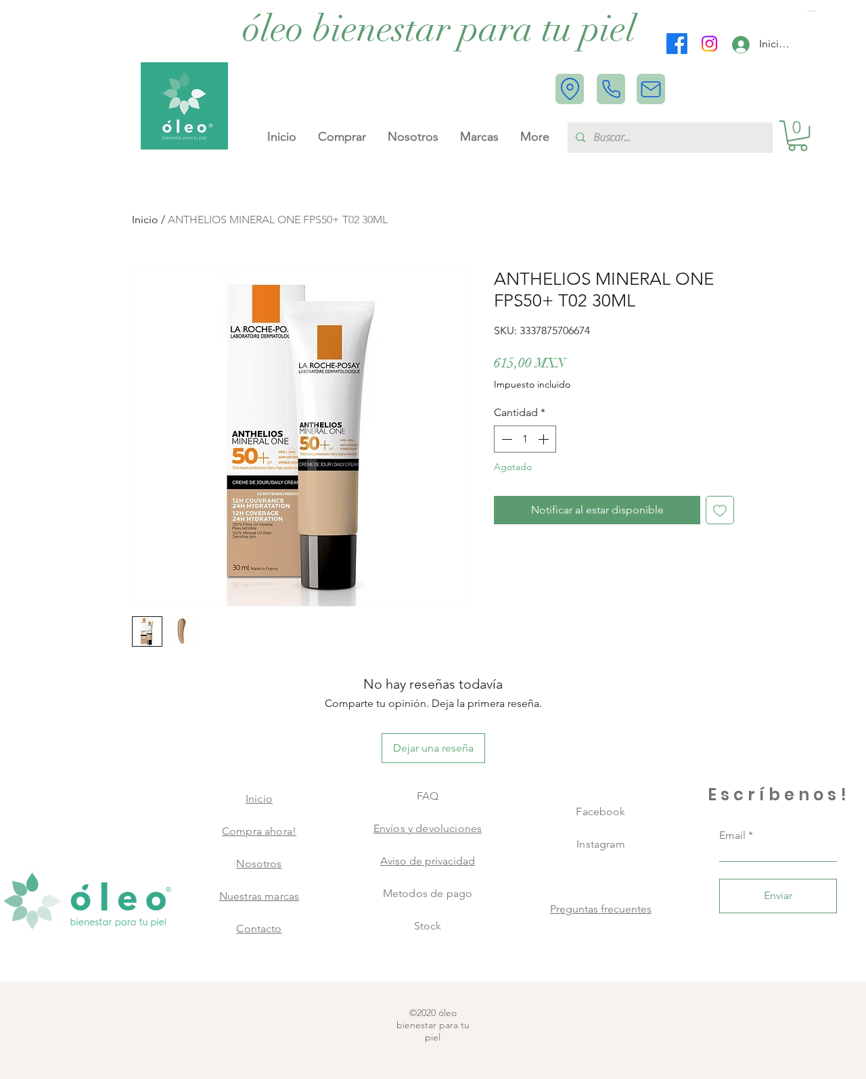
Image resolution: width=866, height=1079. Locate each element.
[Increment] (544, 439)
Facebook (600, 811)
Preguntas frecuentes (601, 908)
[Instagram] (709, 43)
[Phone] (611, 89)
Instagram (600, 843)
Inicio (145, 219)
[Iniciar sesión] (741, 45)
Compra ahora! (259, 831)
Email (732, 835)
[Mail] (651, 89)
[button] (811, 11)
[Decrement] (505, 439)
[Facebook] (676, 43)
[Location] (569, 89)
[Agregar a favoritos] (720, 510)
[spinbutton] (525, 439)
